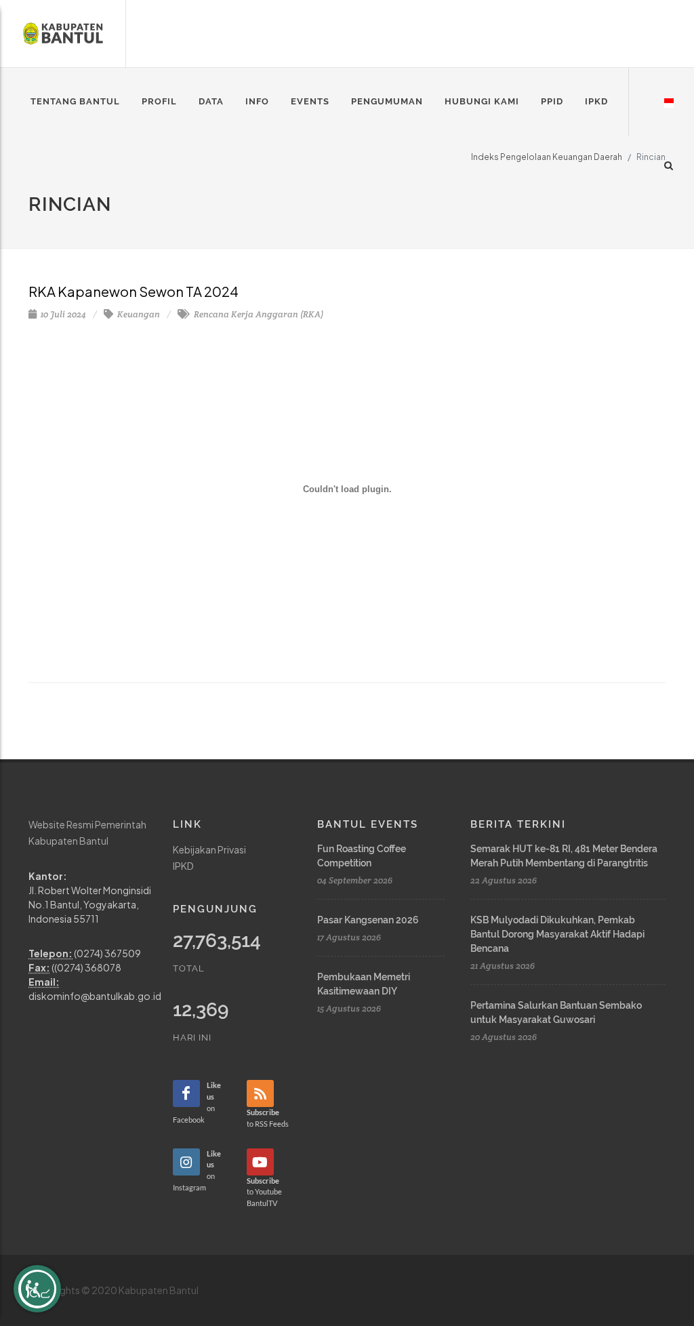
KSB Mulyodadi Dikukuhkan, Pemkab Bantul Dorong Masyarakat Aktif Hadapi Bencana (557, 934)
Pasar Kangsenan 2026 (368, 920)
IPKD (183, 866)
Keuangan (137, 314)
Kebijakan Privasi (209, 849)
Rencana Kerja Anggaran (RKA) (257, 314)
